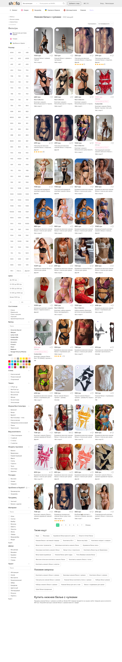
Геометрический (16, 580)
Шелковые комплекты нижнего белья (67, 545)
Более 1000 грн (15, 297)
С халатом (14, 443)
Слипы (13, 461)
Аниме (13, 575)
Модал (13, 540)
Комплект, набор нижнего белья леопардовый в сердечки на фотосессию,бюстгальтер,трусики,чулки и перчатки (63, 311)
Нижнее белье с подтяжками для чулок (104, 396)
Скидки (26, 10)
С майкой (14, 438)
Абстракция (14, 572)
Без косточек (15, 392)
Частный (13, 501)
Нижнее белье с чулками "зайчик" (42, 59)
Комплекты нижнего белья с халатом (47, 564)
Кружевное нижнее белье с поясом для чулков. (43, 269)
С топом (13, 441)
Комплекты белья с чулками (98, 575)
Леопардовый (15, 590)
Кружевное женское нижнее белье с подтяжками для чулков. (63, 351)
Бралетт (13, 415)
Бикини (13, 451)
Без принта (14, 578)
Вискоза (13, 524)
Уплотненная (15, 402)
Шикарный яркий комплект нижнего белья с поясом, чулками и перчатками (103, 230)
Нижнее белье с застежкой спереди (47, 540)
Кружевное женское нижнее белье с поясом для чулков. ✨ (104, 269)
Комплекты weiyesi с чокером (100, 540)
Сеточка (13, 557)
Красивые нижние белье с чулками (74, 575)
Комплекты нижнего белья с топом (80, 559)
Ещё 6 (10, 599)
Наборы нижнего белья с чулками (46, 584)
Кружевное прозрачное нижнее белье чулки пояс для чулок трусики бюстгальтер (62, 515)
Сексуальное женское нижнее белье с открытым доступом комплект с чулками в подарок (83, 59)
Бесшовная (14, 395)
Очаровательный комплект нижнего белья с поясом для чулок (104, 515)
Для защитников (71, 10)
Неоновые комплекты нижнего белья (47, 550)
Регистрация (109, 3)
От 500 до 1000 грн (16, 293)
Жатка (13, 532)
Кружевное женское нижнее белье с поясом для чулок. (84, 190)
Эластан (13, 529)
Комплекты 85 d (68, 540)
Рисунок (13, 593)
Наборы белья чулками (102, 580)
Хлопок (13, 519)
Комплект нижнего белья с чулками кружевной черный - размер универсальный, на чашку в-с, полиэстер (104, 476)
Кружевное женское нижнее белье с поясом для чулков (63, 436)
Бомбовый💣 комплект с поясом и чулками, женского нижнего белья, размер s (84, 515)
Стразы (13, 560)
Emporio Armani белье (86, 536)
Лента (91, 10)
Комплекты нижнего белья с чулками (47, 575)
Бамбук (13, 521)
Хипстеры (14, 469)
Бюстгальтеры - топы (17, 418)
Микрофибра (15, 537)
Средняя (13, 484)
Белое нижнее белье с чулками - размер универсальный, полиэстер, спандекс (63, 396)
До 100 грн (13, 280)
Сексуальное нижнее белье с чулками (48, 580)
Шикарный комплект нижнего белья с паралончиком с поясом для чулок (43, 309)
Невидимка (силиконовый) (19, 423)
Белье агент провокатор (43, 545)
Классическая (15, 420)
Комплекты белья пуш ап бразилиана (95, 550)
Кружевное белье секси (90, 545)
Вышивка (14, 552)
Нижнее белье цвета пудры (63, 555)
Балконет (14, 410)
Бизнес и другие (16, 504)
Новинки (83, 10)
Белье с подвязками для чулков (94, 584)
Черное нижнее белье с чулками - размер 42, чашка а (84, 396)
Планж (13, 425)
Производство (15, 491)
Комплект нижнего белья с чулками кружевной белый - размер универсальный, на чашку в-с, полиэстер (43, 436)
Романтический (16, 377)
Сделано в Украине (54, 10)
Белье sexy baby (82, 540)
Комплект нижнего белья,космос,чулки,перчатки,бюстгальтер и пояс (84, 149)
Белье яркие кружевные (43, 555)
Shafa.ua (12, 17)
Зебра (13, 583)
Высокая (13, 479)
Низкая (13, 481)
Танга (12, 466)
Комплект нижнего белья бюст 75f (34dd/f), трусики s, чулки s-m (43, 357)
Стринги (13, 463)
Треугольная (15, 428)
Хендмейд (37, 10)
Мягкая (13, 397)
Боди (37, 536)
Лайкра (13, 534)
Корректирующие (16, 456)
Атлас (12, 516)
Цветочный (14, 588)
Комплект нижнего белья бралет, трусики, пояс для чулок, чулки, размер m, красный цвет (103, 107)
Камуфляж (14, 585)
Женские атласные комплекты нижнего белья (50, 559)
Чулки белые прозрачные (44, 589)
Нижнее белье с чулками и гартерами (62, 59)
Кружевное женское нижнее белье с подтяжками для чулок (104, 309)
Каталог (14, 10)
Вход (102, 3)
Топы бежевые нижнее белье (85, 555)
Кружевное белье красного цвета (64, 536)
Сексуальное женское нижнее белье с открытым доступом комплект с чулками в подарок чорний (42, 146)
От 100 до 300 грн (16, 284)
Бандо (13, 412)
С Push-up (14, 387)
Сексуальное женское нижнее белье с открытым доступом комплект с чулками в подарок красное (63, 146)
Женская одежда (14, 19)
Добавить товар (74, 3)
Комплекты (13, 24)
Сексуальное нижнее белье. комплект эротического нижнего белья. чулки (104, 351)
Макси (13, 458)
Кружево (13, 555)
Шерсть (13, 527)
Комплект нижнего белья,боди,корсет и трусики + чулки (43, 103)
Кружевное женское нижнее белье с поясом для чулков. (104, 190)
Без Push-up (14, 389)
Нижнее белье (14, 22)
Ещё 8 (10, 543)
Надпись (13, 596)
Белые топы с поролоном (71, 550)
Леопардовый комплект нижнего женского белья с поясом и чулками (103, 151)
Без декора (14, 550)
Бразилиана (14, 453)
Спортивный (15, 379)
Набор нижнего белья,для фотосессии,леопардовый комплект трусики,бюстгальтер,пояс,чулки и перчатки (84, 311)
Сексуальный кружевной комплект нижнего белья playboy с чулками (42, 190)
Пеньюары (46, 536)
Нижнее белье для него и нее (70, 584)
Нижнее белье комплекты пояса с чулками (77, 580)
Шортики (14, 471)
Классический (15, 374)
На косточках (15, 400)
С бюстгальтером (16, 435)
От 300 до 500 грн (16, 288)
